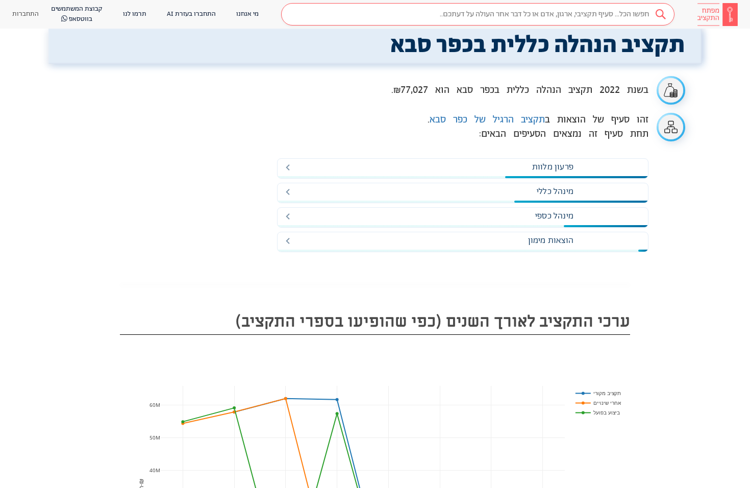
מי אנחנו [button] (247, 14)
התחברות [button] (25, 14)
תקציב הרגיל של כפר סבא (487, 120)
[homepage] (717, 14)
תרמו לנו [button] (134, 14)
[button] (477, 14)
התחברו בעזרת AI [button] (191, 14)
